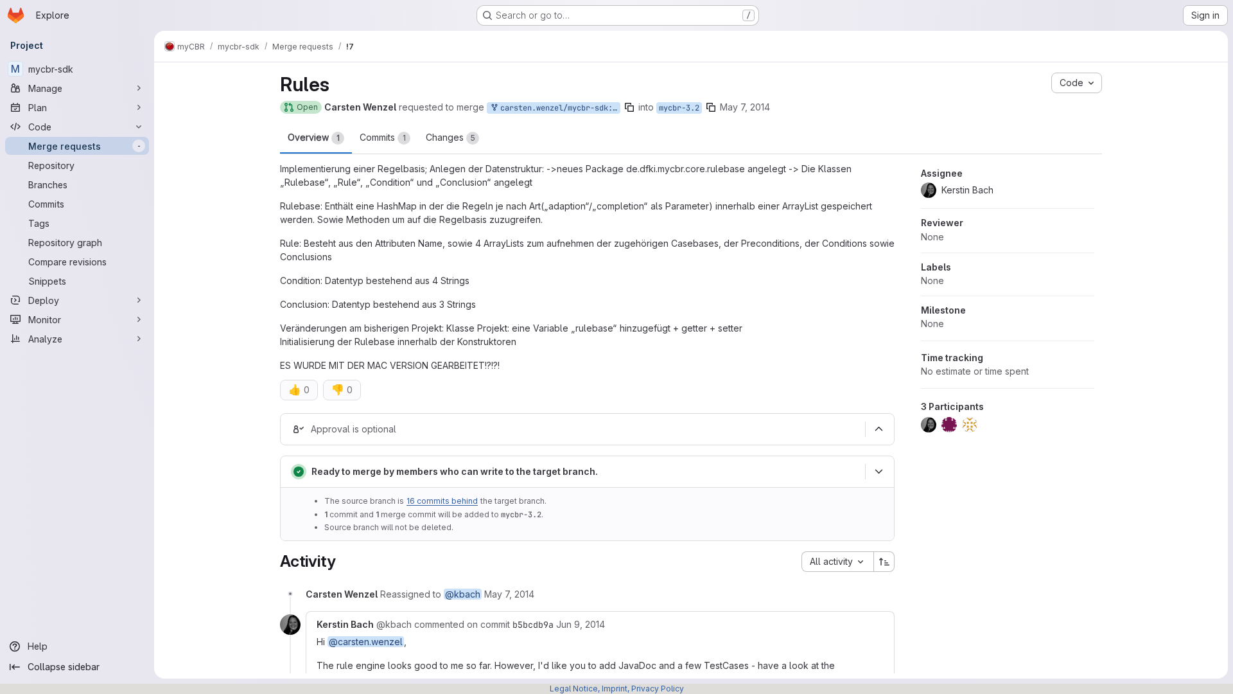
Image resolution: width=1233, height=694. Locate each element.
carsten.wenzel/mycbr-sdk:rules (558, 108)
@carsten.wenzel (366, 641)
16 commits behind (442, 501)
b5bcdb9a (533, 624)
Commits (383, 137)
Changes (450, 137)
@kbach (462, 594)
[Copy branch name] (629, 107)
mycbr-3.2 (679, 108)
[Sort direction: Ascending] (884, 561)
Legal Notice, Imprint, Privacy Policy (617, 688)
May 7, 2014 (745, 107)
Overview (314, 137)
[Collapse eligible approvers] (878, 429)
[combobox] (837, 561)
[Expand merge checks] (878, 471)
